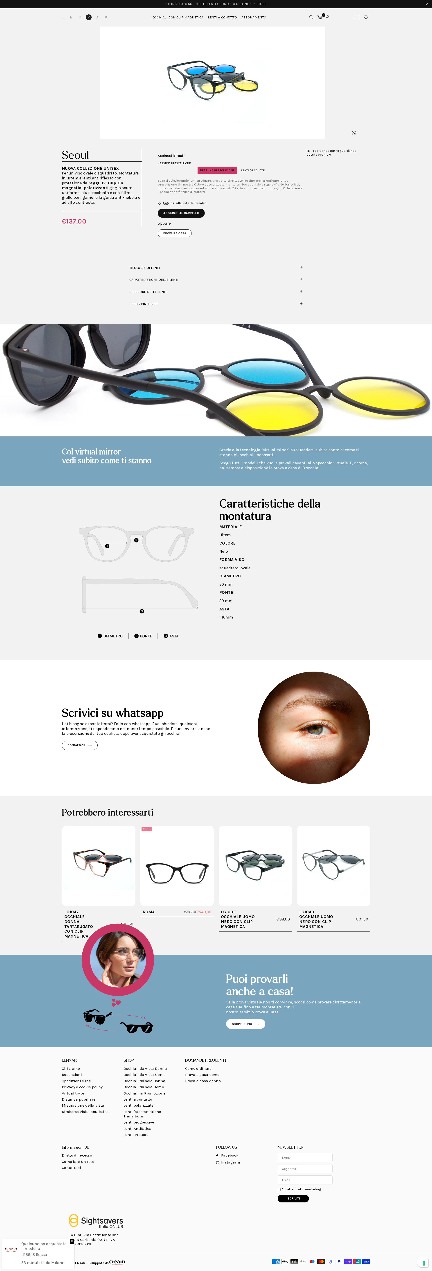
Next (359, 83)
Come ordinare (198, 1068)
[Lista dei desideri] (366, 17)
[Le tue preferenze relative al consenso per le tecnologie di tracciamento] (424, 1263)
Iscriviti (293, 1198)
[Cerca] (357, 17)
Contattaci (76, 745)
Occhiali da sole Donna (144, 1081)
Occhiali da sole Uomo (144, 1087)
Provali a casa (174, 233)
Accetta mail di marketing (301, 1189)
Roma (149, 912)
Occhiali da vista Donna (145, 1068)
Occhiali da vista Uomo (145, 1074)
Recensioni (72, 1074)
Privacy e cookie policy (82, 1087)
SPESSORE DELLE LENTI (148, 292)
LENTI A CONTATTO (222, 17)
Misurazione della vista (83, 1105)
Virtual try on (74, 1093)
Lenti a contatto (138, 1099)
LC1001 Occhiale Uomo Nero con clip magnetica (238, 919)
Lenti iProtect (136, 1134)
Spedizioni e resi (144, 304)
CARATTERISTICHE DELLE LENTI (153, 280)
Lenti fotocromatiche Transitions (142, 1113)
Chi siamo (71, 1068)
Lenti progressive (139, 1122)
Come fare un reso (78, 1161)
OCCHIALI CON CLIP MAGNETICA (178, 17)
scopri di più (242, 1024)
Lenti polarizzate (139, 1105)
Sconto (147, 828)
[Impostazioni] (328, 17)
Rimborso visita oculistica (85, 1111)
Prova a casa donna (203, 1081)
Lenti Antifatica (137, 1128)
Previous (66, 83)
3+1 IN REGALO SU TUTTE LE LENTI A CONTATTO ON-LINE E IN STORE (216, 4)
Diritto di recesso (77, 1155)
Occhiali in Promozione (145, 1093)
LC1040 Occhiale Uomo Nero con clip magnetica (316, 919)
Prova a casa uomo (202, 1074)
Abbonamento (253, 17)
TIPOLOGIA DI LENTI (144, 268)
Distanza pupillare (78, 1099)
